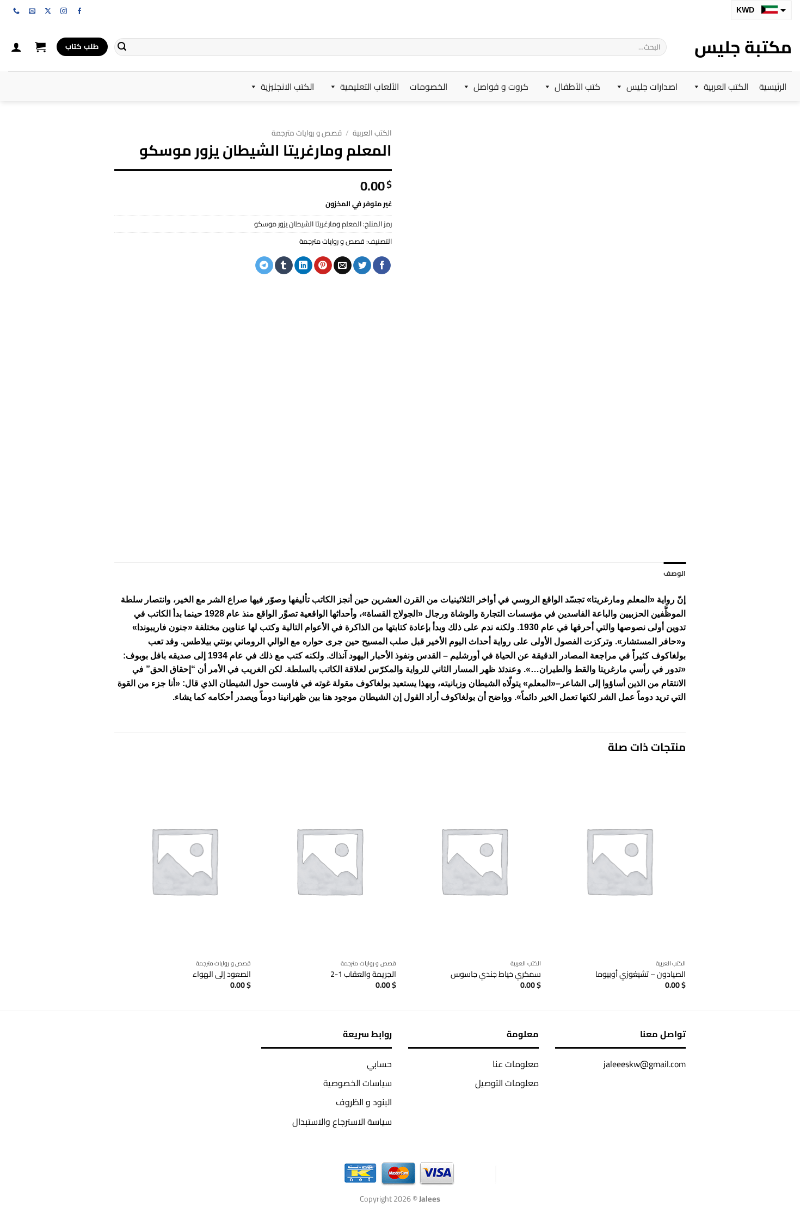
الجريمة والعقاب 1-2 (363, 974)
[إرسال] (122, 47)
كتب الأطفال (577, 86)
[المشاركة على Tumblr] (284, 265)
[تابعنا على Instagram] (64, 11)
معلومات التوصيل (507, 1083)
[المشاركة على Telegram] (264, 265)
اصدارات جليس (652, 86)
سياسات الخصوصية (357, 1083)
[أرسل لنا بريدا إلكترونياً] (32, 11)
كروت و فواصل (500, 86)
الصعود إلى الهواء (222, 974)
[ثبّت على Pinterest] (323, 265)
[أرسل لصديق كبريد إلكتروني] (343, 265)
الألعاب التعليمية (369, 86)
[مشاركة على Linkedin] (303, 265)
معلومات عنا (516, 1064)
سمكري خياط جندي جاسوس (496, 974)
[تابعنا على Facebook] (79, 11)
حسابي (379, 1064)
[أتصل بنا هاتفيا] (16, 11)
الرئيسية (772, 86)
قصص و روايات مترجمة (307, 133)
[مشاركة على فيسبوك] (382, 265)
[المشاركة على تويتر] (362, 265)
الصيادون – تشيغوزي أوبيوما (640, 974)
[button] (40, 46)
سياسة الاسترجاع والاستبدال (342, 1121)
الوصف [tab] (674, 573)
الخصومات (428, 86)
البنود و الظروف (364, 1102)
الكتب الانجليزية (287, 86)
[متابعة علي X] (48, 11)
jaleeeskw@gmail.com (645, 1064)
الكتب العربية (726, 86)
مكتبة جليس (743, 47)
